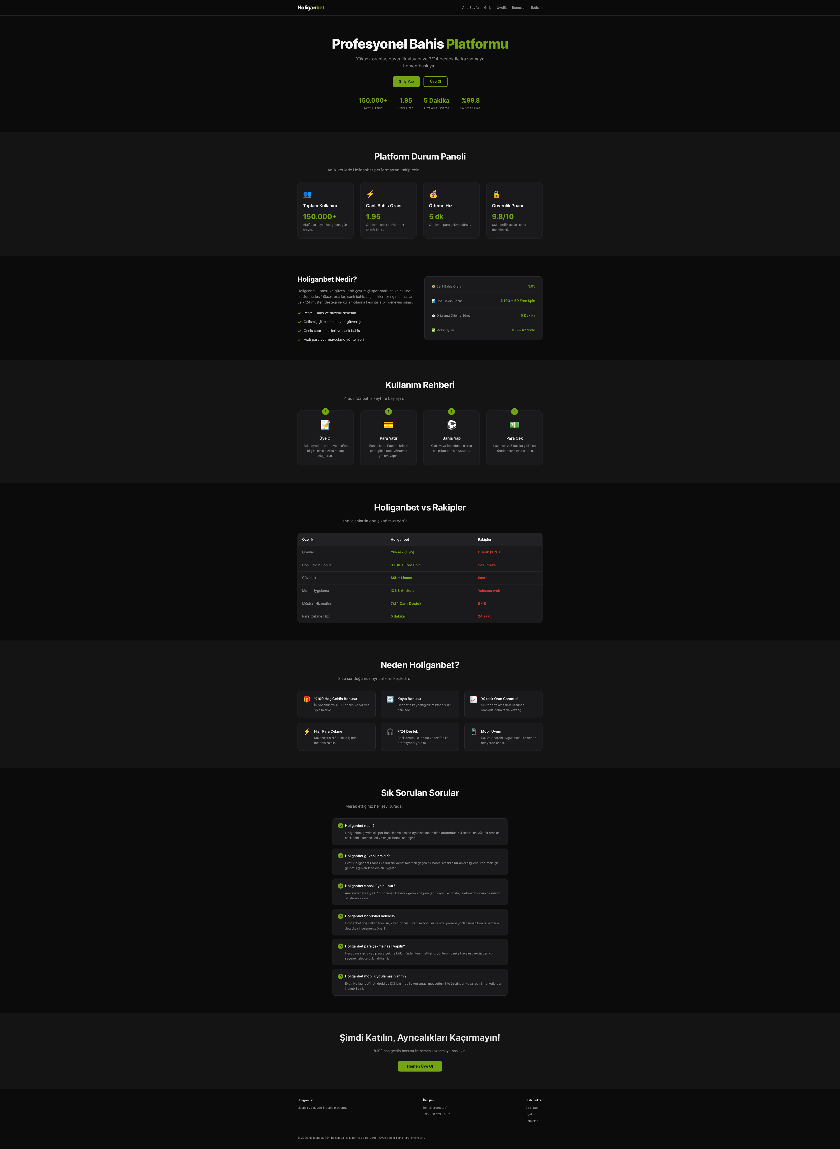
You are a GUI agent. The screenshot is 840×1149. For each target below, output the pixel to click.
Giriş (488, 7)
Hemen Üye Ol (420, 1066)
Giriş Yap (406, 81)
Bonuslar (519, 7)
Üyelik (502, 7)
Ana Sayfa (470, 7)
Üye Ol (435, 81)
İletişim (536, 7)
